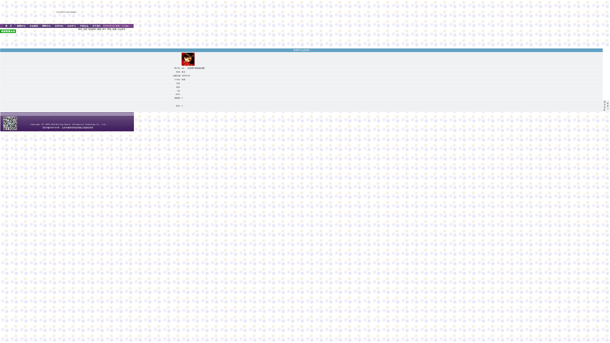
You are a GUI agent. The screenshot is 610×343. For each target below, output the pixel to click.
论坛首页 (121, 29)
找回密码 (92, 29)
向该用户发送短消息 (196, 68)
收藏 (114, 29)
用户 (104, 29)
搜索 (99, 29)
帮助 (109, 29)
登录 (80, 29)
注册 (85, 29)
